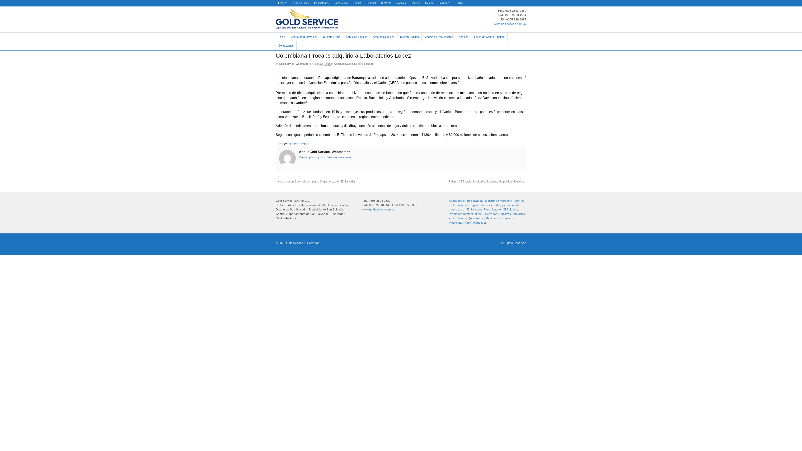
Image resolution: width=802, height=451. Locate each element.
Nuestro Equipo (409, 36)
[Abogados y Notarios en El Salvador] (307, 26)
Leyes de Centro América (489, 36)
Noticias (463, 36)
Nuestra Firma (331, 36)
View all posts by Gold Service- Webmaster (327, 157)
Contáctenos (321, 3)
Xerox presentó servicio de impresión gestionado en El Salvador (316, 181)
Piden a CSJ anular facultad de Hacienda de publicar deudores (487, 181)
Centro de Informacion (304, 36)
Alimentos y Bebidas (483, 218)
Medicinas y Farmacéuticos (467, 222)
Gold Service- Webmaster (294, 63)
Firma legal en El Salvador (500, 209)
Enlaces (282, 3)
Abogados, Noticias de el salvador (354, 63)
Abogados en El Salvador (465, 200)
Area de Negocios (384, 36)
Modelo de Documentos (438, 36)
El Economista (298, 144)
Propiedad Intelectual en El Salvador (473, 213)
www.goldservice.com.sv (510, 23)
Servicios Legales (356, 36)
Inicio (282, 36)
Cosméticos (506, 218)
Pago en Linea (300, 3)
